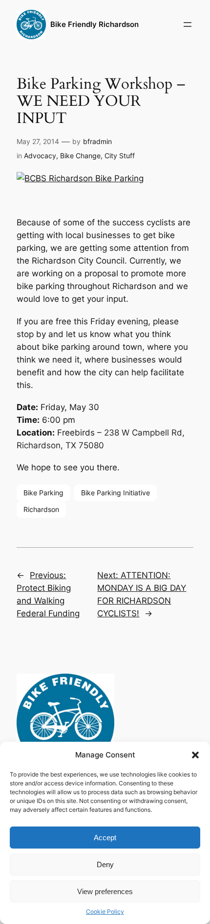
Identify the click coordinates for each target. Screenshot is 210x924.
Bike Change (80, 155)
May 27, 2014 (38, 141)
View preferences (105, 891)
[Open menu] (187, 24)
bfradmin (97, 141)
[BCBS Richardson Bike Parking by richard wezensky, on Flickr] (80, 178)
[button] (195, 755)
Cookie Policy (105, 911)
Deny (105, 864)
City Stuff (120, 155)
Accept (105, 837)
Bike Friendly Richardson (94, 24)
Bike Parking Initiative (115, 492)
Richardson (41, 509)
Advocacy (40, 155)
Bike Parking (43, 492)
